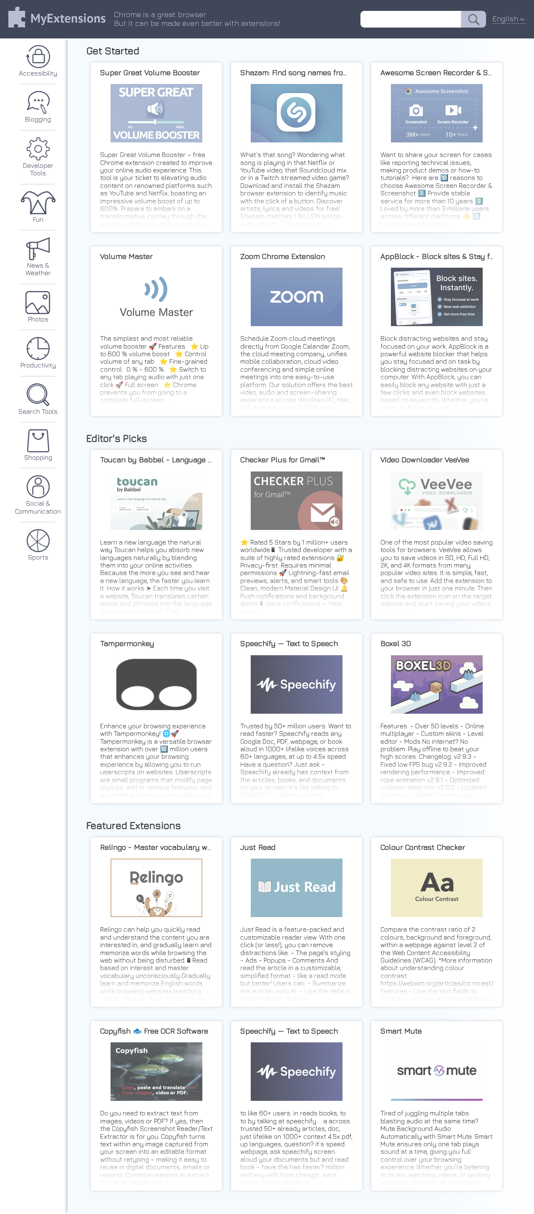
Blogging (38, 119)
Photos (38, 319)
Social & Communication (38, 506)
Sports (38, 557)
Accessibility (38, 73)
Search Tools (38, 411)
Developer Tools (38, 169)
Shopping (38, 457)
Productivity (38, 365)
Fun (38, 219)
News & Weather (38, 268)
